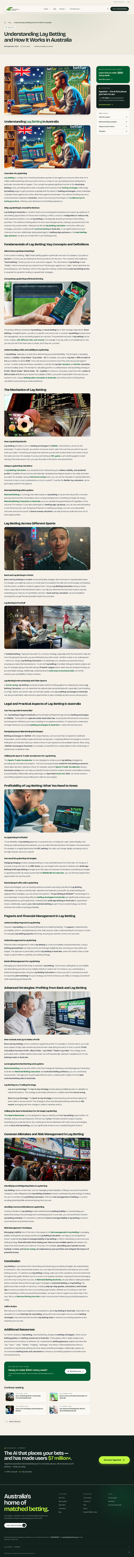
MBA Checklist (119, 2)
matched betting (41, 229)
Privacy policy (112, 1498)
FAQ (128, 2)
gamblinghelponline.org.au (71, 1537)
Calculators (62, 1508)
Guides (46, 9)
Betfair (77, 364)
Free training (87, 1498)
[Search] (108, 9)
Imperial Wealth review (90, 1512)
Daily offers (62, 1505)
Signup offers (63, 1501)
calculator (66, 364)
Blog (54, 9)
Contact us (86, 1501)
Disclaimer (111, 1501)
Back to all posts (14, 1421)
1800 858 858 (55, 1537)
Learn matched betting (119, 9)
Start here (62, 1498)
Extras (85, 1508)
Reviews (62, 9)
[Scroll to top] (129, 1552)
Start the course (75, 1371)
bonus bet (60, 774)
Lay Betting (34, 121)
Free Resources (75, 9)
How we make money (115, 1505)
